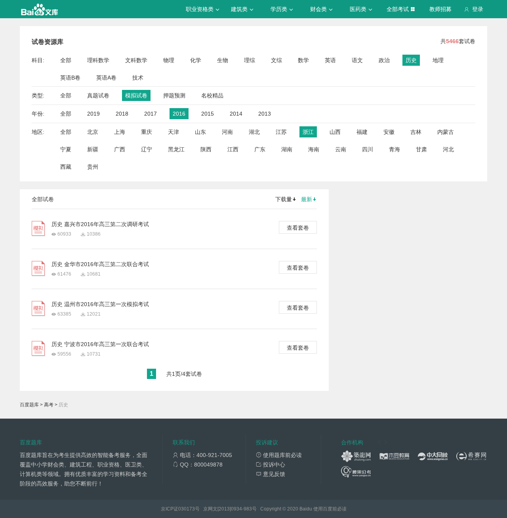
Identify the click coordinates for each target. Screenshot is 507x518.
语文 (357, 60)
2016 (179, 113)
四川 (367, 149)
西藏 (65, 167)
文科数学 (136, 60)
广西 (119, 149)
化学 (195, 60)
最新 (306, 199)
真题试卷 (98, 95)
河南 (227, 132)
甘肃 (421, 149)
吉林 (415, 132)
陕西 (206, 149)
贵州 (92, 167)
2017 (150, 113)
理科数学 (98, 60)
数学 (303, 60)
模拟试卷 (136, 95)
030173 (186, 509)
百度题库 (29, 405)
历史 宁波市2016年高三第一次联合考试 (100, 344)
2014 (236, 113)
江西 (232, 149)
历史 (411, 60)
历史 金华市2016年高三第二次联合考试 (100, 264)
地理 (438, 60)
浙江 (308, 132)
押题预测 (174, 95)
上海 (119, 132)
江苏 (281, 132)
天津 (173, 132)
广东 (259, 149)
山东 (200, 132)
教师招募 (440, 9)
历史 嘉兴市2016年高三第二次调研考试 (100, 224)
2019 (93, 113)
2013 (264, 113)
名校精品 (212, 95)
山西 (335, 132)
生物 (222, 60)
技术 (137, 77)
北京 (92, 132)
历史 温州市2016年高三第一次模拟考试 (100, 304)
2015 (207, 113)
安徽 (389, 132)
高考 (48, 405)
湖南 (286, 149)
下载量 (283, 199)
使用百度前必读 (330, 509)
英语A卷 (106, 77)
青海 (394, 149)
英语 (330, 60)
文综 (276, 60)
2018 (122, 113)
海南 (313, 149)
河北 (448, 149)
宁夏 (65, 149)
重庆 (146, 132)
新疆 (92, 149)
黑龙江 (176, 149)
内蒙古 (445, 132)
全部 (65, 60)
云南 (340, 149)
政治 (384, 60)
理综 (249, 60)
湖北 (254, 132)
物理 (168, 60)
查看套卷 (298, 228)
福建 (362, 132)
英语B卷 (70, 77)
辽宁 (146, 149)
